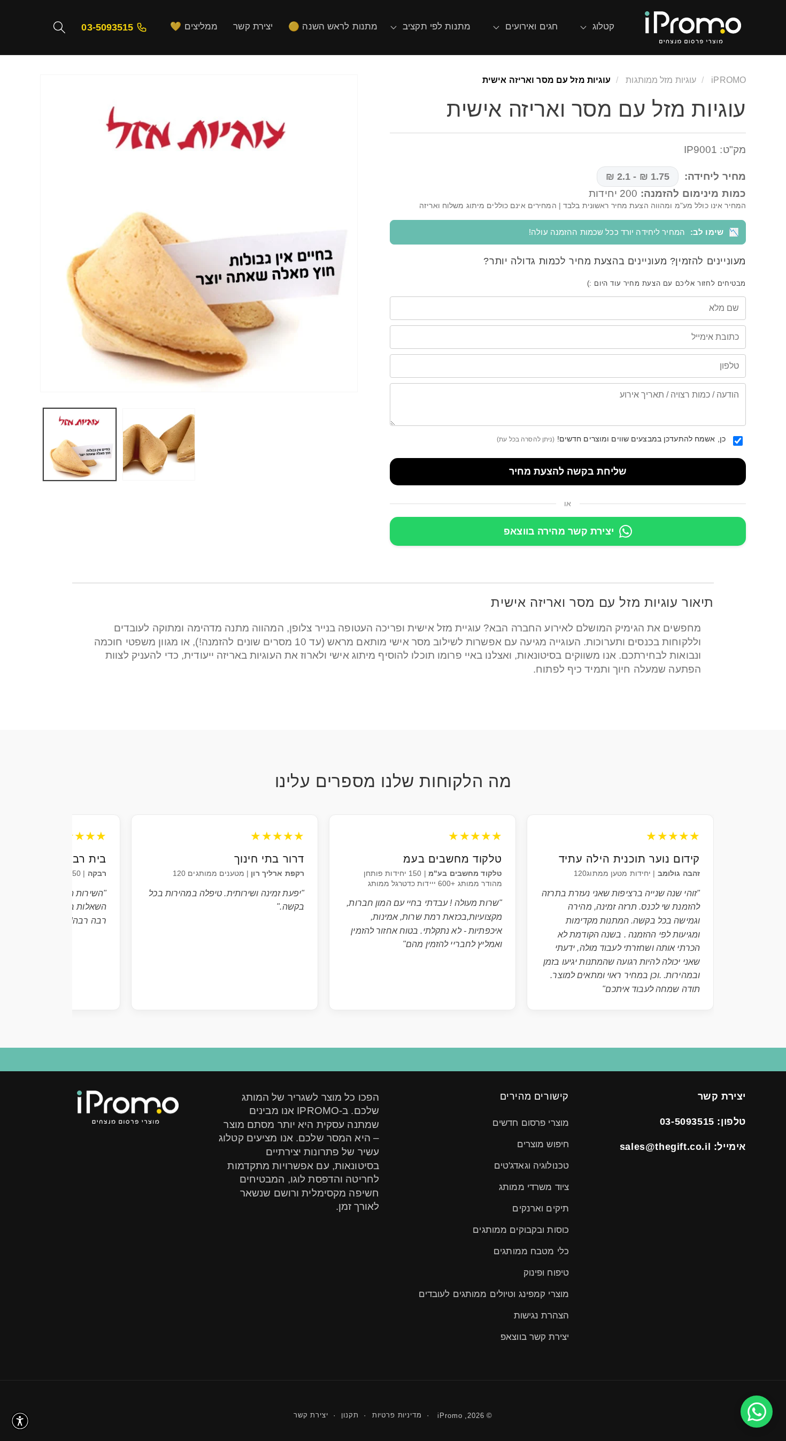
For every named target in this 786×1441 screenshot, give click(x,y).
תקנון (349, 1415)
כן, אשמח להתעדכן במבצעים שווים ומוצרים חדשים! (611, 438)
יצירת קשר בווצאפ (534, 1337)
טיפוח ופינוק (546, 1273)
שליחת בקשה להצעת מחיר (568, 471)
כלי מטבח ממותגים (531, 1251)
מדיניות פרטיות (397, 1415)
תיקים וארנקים (540, 1208)
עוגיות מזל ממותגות (659, 80)
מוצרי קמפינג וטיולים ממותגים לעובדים (494, 1294)
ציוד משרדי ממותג (534, 1187)
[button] (603, 27)
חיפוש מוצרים (543, 1144)
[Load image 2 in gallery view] (158, 444)
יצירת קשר (311, 1415)
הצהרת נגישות (541, 1315)
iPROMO (728, 80)
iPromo (449, 1416)
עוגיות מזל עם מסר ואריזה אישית (546, 80)
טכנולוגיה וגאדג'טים (531, 1166)
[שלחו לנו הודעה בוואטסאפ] (757, 1412)
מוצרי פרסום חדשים (530, 1123)
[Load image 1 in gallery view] (79, 444)
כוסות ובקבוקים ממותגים (521, 1230)
